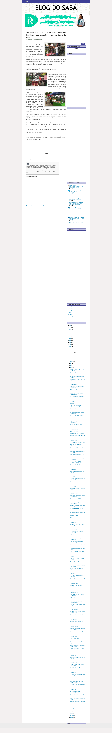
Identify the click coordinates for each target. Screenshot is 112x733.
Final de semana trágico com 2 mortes (77, 433)
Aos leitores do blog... (74, 652)
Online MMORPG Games (62, 730)
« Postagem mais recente (30, 205)
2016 (70, 346)
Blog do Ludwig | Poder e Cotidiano (76, 190)
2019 (70, 340)
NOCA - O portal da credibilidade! (76, 224)
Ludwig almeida (71, 318)
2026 (70, 325)
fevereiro (72, 715)
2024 (70, 329)
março (71, 713)
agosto (71, 361)
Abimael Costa (71, 306)
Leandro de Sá (70, 316)
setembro (72, 359)
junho (71, 365)
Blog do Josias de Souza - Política (76, 222)
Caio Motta (70, 314)
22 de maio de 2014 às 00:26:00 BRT (36, 163)
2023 (70, 331)
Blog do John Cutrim (73, 207)
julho (71, 363)
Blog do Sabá (33, 730)
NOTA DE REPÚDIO (74, 431)
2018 (70, 342)
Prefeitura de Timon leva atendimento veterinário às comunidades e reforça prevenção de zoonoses (76, 192)
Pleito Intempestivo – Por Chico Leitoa (77, 442)
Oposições (72, 588)
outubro (71, 357)
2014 (70, 350)
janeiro (71, 717)
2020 (70, 338)
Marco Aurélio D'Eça (73, 197)
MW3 (80, 730)
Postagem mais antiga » (61, 205)
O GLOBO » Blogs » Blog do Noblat (76, 217)
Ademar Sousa (71, 310)
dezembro (72, 352)
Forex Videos (47, 730)
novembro (72, 354)
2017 (70, 344)
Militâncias (72, 403)
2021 (70, 336)
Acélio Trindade (71, 308)
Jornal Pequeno (72, 185)
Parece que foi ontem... (74, 515)
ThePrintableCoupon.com (72, 730)
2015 (70, 348)
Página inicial (45, 205)
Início (27, 1)
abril (71, 711)
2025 (70, 327)
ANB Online (70, 312)
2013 (70, 720)
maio (71, 367)
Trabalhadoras (72, 705)
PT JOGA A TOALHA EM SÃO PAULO (75, 214)
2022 (70, 333)
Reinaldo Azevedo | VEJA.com (75, 213)
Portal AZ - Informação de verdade (76, 202)
